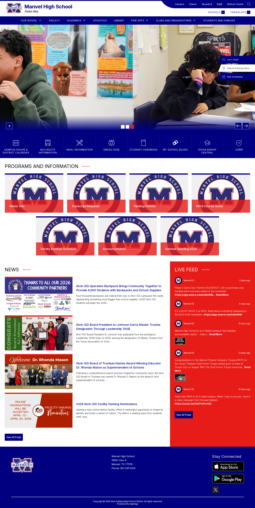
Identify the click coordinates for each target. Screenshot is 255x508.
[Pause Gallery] (9, 126)
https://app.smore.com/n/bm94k (223, 314)
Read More (222, 294)
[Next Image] (245, 126)
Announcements (114, 249)
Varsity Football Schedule (58, 249)
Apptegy (134, 504)
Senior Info (16, 206)
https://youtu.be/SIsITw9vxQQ (193, 403)
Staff (219, 4)
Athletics (100, 20)
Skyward (207, 4)
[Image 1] (123, 127)
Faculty (54, 20)
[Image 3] (132, 127)
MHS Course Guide (209, 206)
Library (119, 20)
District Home (235, 4)
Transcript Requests (86, 206)
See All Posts (13, 437)
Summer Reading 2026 (181, 249)
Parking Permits (145, 206)
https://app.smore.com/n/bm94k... (195, 294)
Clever (193, 4)
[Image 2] (127, 127)
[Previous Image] (238, 126)
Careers (179, 4)
